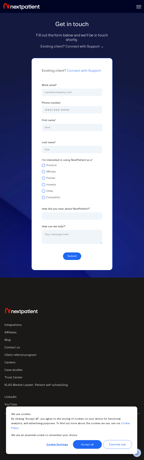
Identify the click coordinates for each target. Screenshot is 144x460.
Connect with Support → (84, 46)
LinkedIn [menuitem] (10, 397)
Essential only (117, 444)
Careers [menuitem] (9, 362)
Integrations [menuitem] (13, 325)
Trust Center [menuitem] (13, 377)
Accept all (87, 444)
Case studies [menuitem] (13, 370)
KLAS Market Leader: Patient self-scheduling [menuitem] (36, 385)
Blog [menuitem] (7, 340)
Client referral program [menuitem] (20, 355)
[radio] (72, 166)
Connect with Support (84, 71)
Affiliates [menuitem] (10, 332)
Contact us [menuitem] (12, 347)
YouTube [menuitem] (10, 404)
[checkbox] (72, 182)
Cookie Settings (57, 444)
